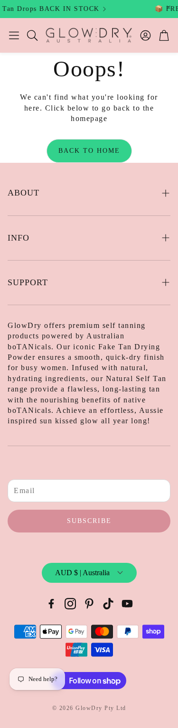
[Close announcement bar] (168, 7)
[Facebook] (51, 603)
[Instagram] (70, 603)
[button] (14, 35)
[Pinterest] (89, 603)
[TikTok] (108, 603)
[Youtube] (127, 603)
